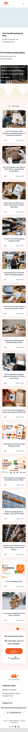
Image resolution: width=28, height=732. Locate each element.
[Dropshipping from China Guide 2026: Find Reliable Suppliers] (14, 253)
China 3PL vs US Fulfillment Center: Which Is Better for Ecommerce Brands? (14, 547)
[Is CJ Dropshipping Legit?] (14, 561)
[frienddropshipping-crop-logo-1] (5, 0)
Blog (5, 140)
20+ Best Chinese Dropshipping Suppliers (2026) (14, 240)
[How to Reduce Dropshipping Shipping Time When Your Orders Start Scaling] (14, 354)
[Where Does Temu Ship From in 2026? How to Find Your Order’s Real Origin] (14, 183)
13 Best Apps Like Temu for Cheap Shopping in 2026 (14, 445)
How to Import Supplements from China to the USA (14, 614)
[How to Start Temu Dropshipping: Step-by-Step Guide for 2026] (14, 286)
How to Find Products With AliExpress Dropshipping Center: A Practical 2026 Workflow (14, 133)
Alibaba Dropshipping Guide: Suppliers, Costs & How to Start (14, 513)
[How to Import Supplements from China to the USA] (14, 593)
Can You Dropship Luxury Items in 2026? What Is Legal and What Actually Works (14, 169)
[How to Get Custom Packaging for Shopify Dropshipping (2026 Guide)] (14, 390)
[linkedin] (18, 726)
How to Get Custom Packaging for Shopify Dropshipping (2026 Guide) (14, 411)
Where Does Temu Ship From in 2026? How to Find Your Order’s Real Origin (14, 205)
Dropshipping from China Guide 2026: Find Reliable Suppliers (14, 274)
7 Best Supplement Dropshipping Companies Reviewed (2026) (14, 479)
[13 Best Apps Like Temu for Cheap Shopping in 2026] (14, 424)
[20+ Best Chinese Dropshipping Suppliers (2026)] (14, 219)
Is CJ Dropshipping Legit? (14, 581)
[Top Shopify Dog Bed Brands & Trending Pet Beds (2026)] (14, 320)
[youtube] (15, 726)
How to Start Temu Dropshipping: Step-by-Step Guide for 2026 (14, 307)
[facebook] (9, 726)
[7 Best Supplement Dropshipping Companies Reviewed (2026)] (14, 458)
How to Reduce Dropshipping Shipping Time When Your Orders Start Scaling (14, 376)
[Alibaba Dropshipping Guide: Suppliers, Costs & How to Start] (14, 492)
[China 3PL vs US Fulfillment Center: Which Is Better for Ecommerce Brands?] (14, 525)
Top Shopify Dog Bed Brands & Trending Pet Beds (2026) (14, 341)
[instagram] (12, 726)
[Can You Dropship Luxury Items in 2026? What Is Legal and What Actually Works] (14, 147)
